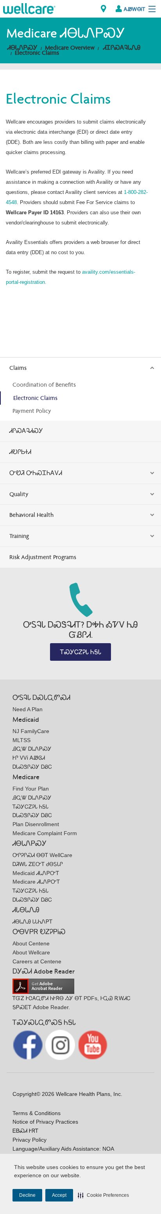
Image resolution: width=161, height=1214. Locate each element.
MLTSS (21, 740)
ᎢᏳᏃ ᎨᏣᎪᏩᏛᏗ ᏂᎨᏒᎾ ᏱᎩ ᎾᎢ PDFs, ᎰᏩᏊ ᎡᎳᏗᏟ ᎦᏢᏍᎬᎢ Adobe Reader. (72, 1002)
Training (19, 536)
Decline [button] (27, 1195)
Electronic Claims (37, 52)
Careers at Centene (37, 961)
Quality (19, 494)
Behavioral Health (31, 514)
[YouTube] (93, 1044)
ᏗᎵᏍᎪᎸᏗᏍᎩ (26, 430)
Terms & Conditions (37, 1113)
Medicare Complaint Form (45, 833)
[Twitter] (61, 1044)
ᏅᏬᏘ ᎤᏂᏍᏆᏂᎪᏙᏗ (35, 473)
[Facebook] (28, 1044)
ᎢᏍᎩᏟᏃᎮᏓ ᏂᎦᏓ (80, 652)
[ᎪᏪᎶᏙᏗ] (103, 9)
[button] (103, 1195)
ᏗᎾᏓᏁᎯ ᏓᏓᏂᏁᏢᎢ (32, 921)
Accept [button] (59, 1195)
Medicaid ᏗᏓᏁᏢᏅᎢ (36, 873)
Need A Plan (28, 709)
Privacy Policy (30, 1140)
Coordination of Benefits (44, 384)
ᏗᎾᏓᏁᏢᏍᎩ (22, 47)
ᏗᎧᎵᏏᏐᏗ (20, 451)
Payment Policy (32, 410)
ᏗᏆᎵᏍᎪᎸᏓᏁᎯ (122, 47)
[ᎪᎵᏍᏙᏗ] (29, 8)
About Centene (31, 943)
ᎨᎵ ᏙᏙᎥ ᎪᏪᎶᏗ (29, 758)
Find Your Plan (31, 788)
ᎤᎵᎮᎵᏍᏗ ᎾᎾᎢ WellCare (42, 855)
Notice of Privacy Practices (45, 1122)
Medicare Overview (70, 47)
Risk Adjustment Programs (42, 557)
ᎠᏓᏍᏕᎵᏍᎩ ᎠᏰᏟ (32, 767)
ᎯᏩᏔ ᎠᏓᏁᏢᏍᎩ (32, 749)
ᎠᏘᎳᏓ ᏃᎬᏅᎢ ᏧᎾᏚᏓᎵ (38, 864)
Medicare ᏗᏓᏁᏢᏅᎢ (36, 882)
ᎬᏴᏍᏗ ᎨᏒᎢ (25, 1131)
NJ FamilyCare (31, 731)
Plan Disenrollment (36, 824)
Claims (18, 367)
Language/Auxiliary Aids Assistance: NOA (63, 1149)
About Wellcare (31, 952)
